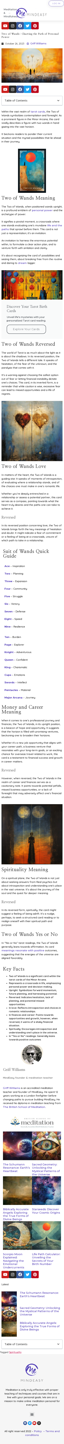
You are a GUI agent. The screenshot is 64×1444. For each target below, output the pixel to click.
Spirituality (15, 1352)
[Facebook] (20, 25)
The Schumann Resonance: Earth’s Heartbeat (16, 1168)
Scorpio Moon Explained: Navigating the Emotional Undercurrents (13, 1261)
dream (22, 263)
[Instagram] (12, 25)
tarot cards (37, 111)
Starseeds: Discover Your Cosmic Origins (46, 1211)
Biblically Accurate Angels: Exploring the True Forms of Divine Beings (16, 1214)
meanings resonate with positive (22, 950)
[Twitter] (27, 25)
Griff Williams (11, 1088)
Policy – (39, 1431)
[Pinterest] (35, 25)
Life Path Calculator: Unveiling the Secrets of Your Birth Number (46, 1259)
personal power (42, 210)
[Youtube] (5, 25)
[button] (58, 100)
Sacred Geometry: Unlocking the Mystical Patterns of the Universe (46, 1169)
